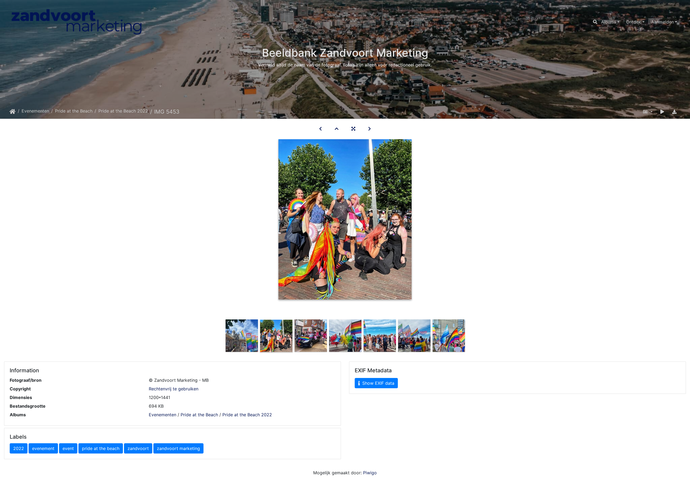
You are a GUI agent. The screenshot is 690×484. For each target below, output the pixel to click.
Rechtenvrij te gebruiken (173, 388)
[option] (242, 335)
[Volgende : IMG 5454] (369, 128)
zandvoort (138, 448)
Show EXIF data (377, 383)
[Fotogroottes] (647, 111)
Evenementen (35, 111)
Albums (608, 22)
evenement (43, 448)
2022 (18, 448)
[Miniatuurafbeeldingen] (336, 128)
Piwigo (370, 472)
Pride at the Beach (73, 111)
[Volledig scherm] (353, 128)
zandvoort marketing (178, 448)
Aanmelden (662, 22)
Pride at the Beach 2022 (123, 111)
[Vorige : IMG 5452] (320, 128)
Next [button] (469, 337)
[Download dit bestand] (674, 111)
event (68, 448)
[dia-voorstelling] (662, 111)
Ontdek (633, 22)
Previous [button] (220, 337)
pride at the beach (100, 448)
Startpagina (12, 112)
